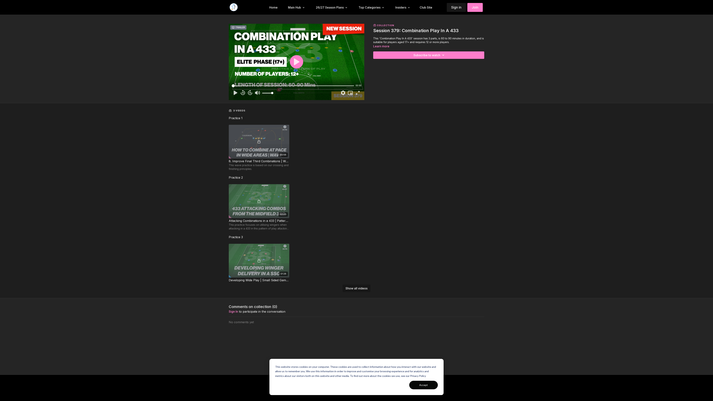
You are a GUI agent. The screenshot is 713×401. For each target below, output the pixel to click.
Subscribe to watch (427, 55)
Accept (423, 385)
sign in (233, 311)
